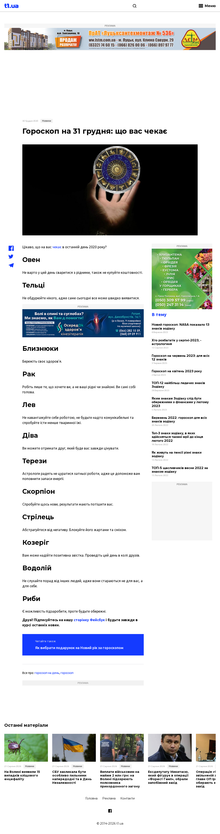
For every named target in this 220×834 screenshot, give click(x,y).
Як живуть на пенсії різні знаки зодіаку (177, 454)
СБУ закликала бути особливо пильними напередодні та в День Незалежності (72, 777)
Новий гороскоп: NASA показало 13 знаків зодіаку (180, 326)
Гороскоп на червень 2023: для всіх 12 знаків (180, 358)
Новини (46, 121)
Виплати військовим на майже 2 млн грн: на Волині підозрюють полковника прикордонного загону (120, 779)
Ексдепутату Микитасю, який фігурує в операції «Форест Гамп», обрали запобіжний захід (168, 777)
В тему (159, 314)
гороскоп (67, 673)
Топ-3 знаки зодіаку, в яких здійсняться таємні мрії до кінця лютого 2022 (177, 437)
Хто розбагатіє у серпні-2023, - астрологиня (176, 342)
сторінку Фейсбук (89, 620)
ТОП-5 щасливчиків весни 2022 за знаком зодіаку (180, 470)
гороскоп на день (47, 673)
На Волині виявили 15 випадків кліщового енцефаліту (22, 775)
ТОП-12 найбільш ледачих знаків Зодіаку (178, 385)
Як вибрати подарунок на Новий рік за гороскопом (79, 648)
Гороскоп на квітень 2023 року (177, 371)
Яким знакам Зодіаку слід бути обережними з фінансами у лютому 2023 (180, 402)
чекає (56, 247)
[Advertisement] (110, 84)
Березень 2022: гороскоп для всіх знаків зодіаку (179, 420)
